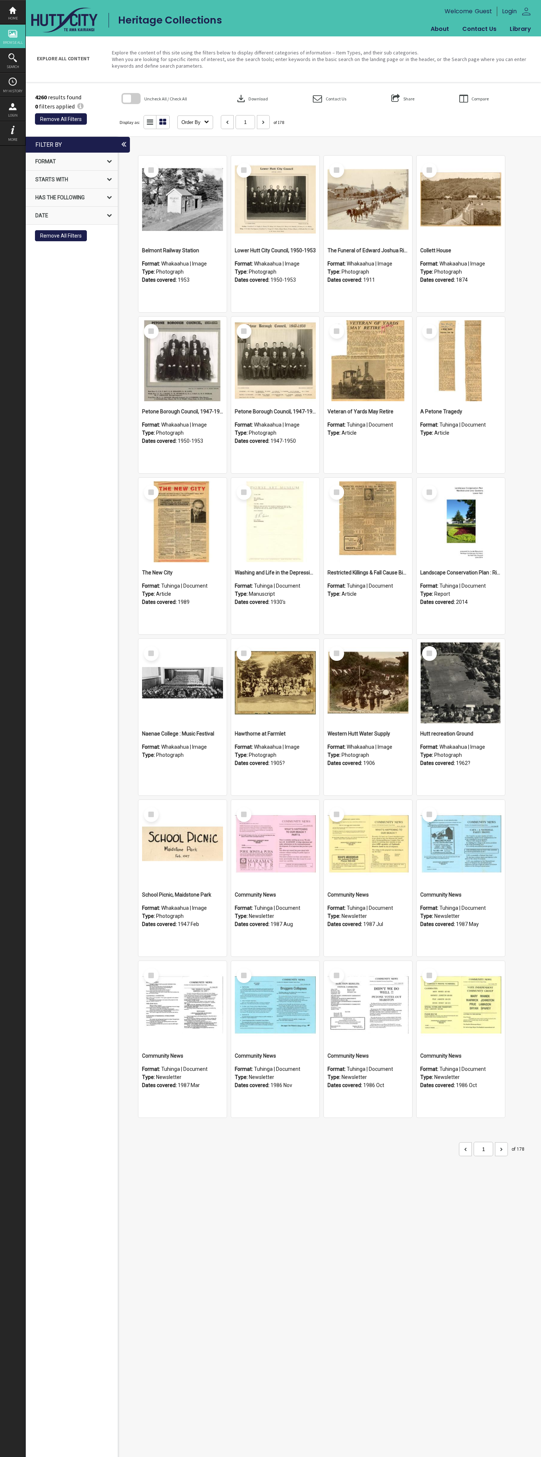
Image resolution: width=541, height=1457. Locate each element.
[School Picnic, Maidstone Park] (182, 844)
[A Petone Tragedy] (460, 360)
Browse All (13, 42)
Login (13, 115)
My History (12, 91)
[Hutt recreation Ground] (460, 682)
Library (520, 29)
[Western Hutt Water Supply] (368, 682)
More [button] (12, 139)
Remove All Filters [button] (61, 119)
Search (13, 66)
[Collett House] (460, 199)
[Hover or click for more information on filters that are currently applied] (80, 106)
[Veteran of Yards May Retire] (368, 360)
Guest (483, 11)
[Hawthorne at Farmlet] (275, 682)
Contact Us (479, 29)
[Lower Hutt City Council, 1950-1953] (275, 199)
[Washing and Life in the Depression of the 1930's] (275, 521)
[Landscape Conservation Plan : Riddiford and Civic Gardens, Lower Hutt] (460, 521)
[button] (329, 98)
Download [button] (252, 98)
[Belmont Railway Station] (182, 199)
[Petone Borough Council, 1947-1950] (182, 360)
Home (13, 18)
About (440, 29)
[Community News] (275, 844)
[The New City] (182, 521)
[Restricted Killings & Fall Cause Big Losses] (368, 521)
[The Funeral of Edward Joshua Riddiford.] (368, 199)
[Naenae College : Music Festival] (182, 682)
